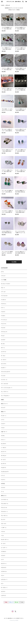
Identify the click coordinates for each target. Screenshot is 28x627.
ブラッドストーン (4, 511)
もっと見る (14, 262)
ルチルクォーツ (4, 579)
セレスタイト (3, 443)
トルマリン (3, 479)
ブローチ (3, 287)
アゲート (3, 307)
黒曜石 (2, 399)
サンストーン (3, 415)
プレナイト (3, 519)
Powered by (12, 620)
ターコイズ (3, 459)
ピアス (2, 271)
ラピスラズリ (3, 567)
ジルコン (3, 427)
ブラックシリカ (4, 507)
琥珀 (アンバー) (4, 403)
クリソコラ (3, 375)
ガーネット (3, 355)
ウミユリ (2, 335)
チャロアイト (3, 467)
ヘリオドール (3, 527)
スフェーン (3, 439)
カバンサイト (3, 363)
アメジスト (3, 327)
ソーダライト (3, 447)
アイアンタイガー (4, 295)
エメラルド (3, 339)
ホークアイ (3, 543)
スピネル (3, 435)
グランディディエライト (5, 371)
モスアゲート (3, 563)
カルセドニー (3, 367)
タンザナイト (3, 463)
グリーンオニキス (4, 383)
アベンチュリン (4, 319)
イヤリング (3, 275)
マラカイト (3, 555)
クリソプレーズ (4, 379)
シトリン (2, 419)
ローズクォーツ (4, 587)
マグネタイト (3, 551)
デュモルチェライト (5, 471)
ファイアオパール (4, 499)
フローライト (3, 523)
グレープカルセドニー (5, 395)
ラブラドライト (4, 571)
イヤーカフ (3, 291)
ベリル (2, 535)
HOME (2, 5)
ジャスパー (3, 423)
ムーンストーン (4, 547)
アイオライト (3, 299)
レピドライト (3, 595)
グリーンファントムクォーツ (6, 387)
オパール (3, 347)
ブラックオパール (4, 503)
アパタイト (3, 315)
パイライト (3, 487)
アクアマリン (3, 303)
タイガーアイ (3, 451)
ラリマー (2, 575)
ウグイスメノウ (4, 331)
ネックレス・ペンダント (5, 283)
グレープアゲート (4, 391)
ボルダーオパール (4, 539)
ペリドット (3, 531)
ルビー (2, 583)
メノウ (2, 559)
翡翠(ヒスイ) (3, 495)
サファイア (3, 407)
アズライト (3, 311)
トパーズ (2, 475)
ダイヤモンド (3, 455)
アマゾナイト (3, 323)
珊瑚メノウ (3, 411)
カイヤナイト (3, 351)
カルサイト (3, 591)
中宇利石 (3, 483)
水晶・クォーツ (4, 431)
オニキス (3, 343)
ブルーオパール (4, 515)
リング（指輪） (4, 279)
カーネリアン (3, 359)
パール (2, 491)
